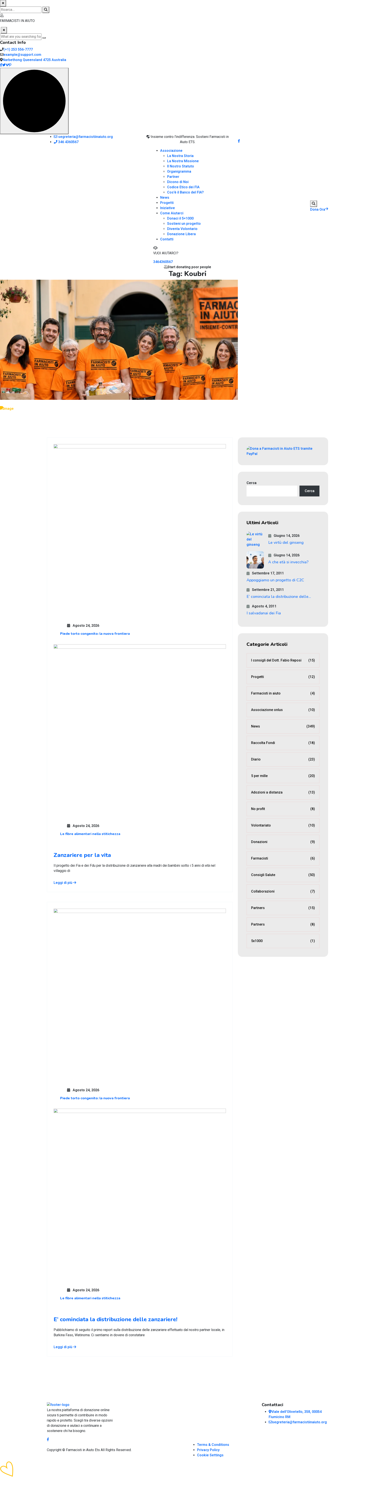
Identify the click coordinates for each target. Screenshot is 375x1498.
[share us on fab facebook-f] (48, 1439)
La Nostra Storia (180, 156)
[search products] (45, 10)
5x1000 (283, 941)
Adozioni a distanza (283, 792)
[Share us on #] (239, 141)
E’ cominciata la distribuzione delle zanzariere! (115, 1319)
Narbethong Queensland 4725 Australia (34, 60)
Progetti (167, 203)
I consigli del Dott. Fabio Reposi (283, 660)
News (164, 197)
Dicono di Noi (178, 182)
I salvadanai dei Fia (264, 613)
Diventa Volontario (182, 229)
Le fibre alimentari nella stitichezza (90, 834)
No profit (283, 809)
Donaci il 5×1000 (180, 218)
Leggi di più (63, 883)
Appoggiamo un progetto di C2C (275, 580)
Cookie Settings (210, 1455)
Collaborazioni (283, 891)
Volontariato (283, 825)
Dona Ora (317, 209)
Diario (283, 759)
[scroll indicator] (34, 101)
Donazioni (283, 842)
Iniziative (167, 208)
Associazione (171, 151)
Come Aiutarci (171, 213)
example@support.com (22, 55)
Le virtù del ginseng (286, 542)
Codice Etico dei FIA (183, 187)
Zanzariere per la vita (82, 855)
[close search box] (3, 3)
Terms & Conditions (213, 1445)
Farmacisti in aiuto (283, 693)
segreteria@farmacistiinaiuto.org (85, 137)
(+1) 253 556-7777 (18, 49)
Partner (173, 177)
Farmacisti (283, 858)
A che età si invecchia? (288, 562)
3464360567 (163, 262)
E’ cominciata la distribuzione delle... (279, 596)
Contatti (166, 239)
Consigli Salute (283, 875)
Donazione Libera (181, 234)
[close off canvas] (4, 30)
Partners (283, 908)
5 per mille (283, 776)
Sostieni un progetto (184, 224)
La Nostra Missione (183, 161)
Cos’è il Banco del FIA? (185, 192)
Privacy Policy (208, 1450)
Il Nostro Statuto (180, 166)
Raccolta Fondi (283, 743)
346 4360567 (68, 142)
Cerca (252, 483)
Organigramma (179, 171)
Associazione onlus (283, 710)
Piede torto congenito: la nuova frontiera (95, 633)
